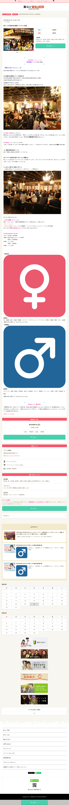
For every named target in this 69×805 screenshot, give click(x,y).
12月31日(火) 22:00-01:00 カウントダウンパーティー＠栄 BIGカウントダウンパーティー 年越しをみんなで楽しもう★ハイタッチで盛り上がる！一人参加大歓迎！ (40, 533)
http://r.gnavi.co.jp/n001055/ (13, 455)
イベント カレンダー (9, 753)
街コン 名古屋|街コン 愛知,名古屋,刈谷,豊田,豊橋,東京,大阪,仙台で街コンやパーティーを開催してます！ (34, 7)
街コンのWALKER (31, 796)
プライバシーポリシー (9, 762)
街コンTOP (6, 730)
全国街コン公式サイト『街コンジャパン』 (15, 767)
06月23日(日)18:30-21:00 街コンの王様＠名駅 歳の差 (29, 563)
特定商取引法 (7, 758)
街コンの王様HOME (6, 14)
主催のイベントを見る (9, 413)
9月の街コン (15, 14)
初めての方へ (7, 739)
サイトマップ (7, 748)
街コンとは (6, 735)
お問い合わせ (7, 744)
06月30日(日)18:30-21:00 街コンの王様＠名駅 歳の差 (29, 545)
